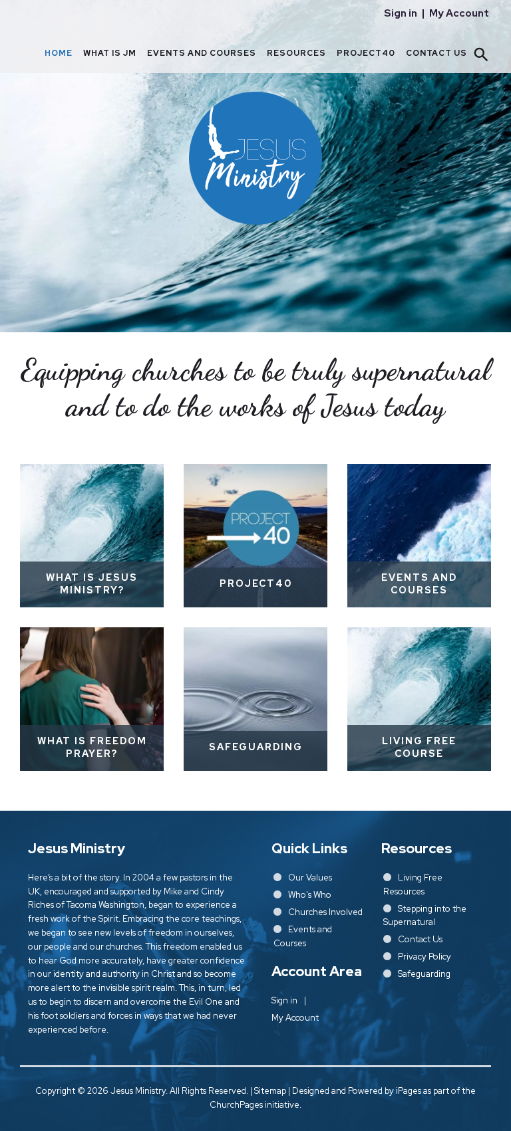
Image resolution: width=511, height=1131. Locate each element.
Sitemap (270, 1090)
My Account (459, 13)
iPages (408, 1090)
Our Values (310, 877)
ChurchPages (236, 1104)
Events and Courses (201, 53)
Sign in (400, 13)
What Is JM (109, 53)
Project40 (366, 53)
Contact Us (436, 53)
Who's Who (309, 894)
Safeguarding (424, 973)
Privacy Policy (424, 956)
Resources (296, 53)
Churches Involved (325, 912)
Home (59, 53)
